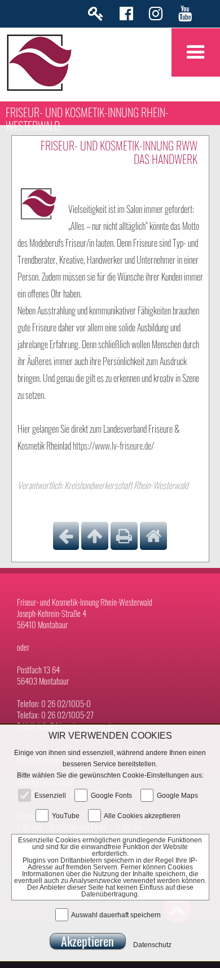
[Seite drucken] (124, 536)
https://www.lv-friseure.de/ (113, 445)
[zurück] (66, 536)
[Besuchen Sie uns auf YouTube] (185, 16)
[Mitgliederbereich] (96, 16)
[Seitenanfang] (94, 536)
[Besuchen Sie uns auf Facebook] (126, 16)
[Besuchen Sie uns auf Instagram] (155, 16)
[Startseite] (153, 536)
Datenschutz (152, 944)
